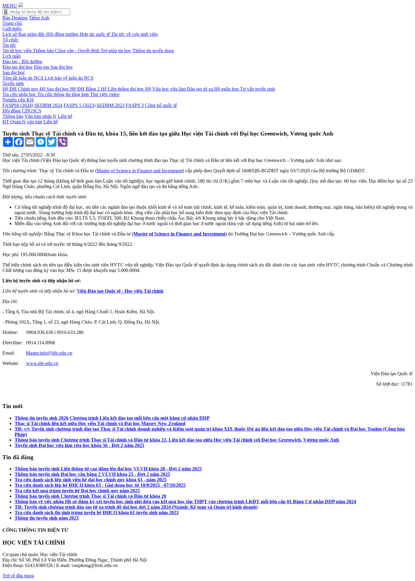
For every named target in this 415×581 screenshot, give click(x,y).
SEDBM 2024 (48, 105)
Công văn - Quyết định (78, 50)
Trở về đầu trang (18, 575)
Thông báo (44, 50)
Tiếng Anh (39, 17)
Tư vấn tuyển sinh (257, 88)
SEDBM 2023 (111, 105)
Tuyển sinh (13, 83)
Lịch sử (10, 34)
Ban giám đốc (32, 34)
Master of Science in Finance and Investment (140, 170)
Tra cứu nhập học (19, 94)
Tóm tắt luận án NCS (23, 78)
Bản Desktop (15, 17)
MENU (9, 5)
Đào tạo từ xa (200, 88)
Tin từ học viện (17, 50)
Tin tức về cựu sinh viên (134, 34)
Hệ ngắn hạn (227, 88)
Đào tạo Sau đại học (53, 67)
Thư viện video (104, 94)
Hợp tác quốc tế (95, 34)
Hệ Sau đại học (54, 88)
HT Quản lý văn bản (22, 121)
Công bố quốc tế (161, 105)
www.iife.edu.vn (42, 363)
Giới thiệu (12, 28)
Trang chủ (12, 23)
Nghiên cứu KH (18, 99)
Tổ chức (10, 39)
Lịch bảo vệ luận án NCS (69, 78)
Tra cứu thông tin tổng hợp (63, 94)
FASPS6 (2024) (17, 105)
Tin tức (9, 45)
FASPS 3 (135, 105)
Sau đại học (13, 72)
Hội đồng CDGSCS (21, 110)
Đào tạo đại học (17, 67)
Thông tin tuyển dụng (153, 50)
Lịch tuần (11, 56)
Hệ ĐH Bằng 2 (85, 88)
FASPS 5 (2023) (79, 105)
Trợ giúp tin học (116, 50)
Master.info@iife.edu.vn (49, 353)
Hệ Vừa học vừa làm (166, 88)
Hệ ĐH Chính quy (20, 88)
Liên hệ (65, 116)
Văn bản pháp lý (41, 116)
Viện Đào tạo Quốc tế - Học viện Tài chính (120, 291)
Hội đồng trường (63, 34)
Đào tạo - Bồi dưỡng (22, 61)
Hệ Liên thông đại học (123, 88)
